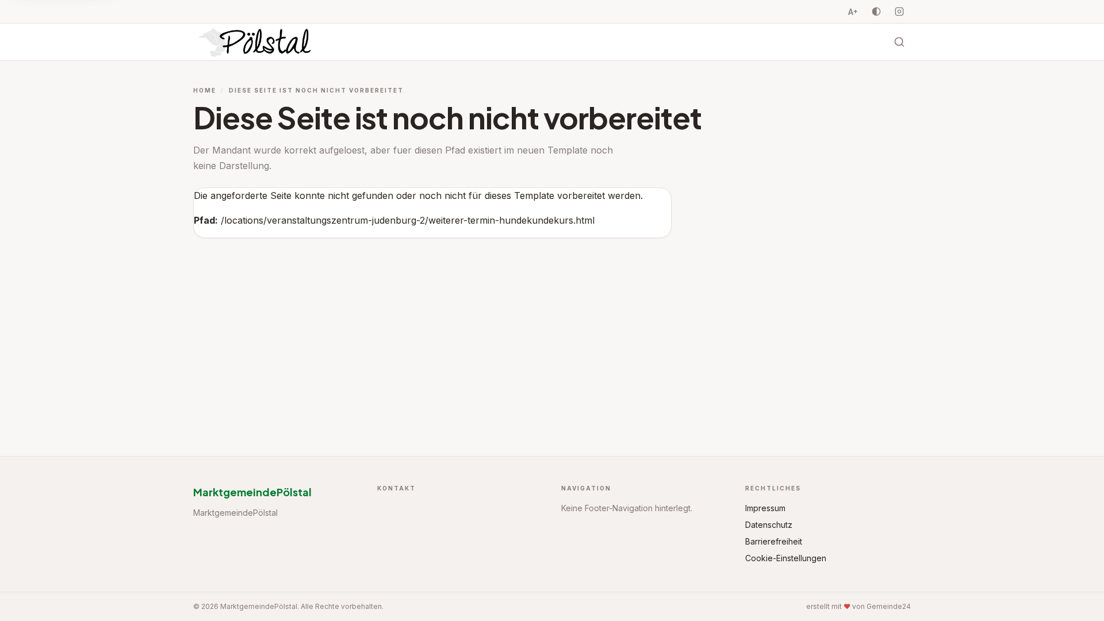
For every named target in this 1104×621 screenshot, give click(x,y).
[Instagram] (899, 11)
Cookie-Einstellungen (785, 558)
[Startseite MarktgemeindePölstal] (256, 42)
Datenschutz (768, 525)
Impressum (765, 508)
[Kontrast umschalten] (876, 11)
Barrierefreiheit (773, 541)
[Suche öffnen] (899, 41)
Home (204, 90)
